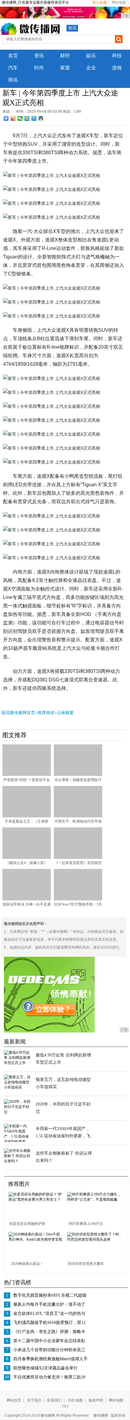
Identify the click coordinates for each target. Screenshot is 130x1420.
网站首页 (14, 1400)
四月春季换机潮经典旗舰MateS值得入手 (50, 1359)
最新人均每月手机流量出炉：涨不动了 (49, 1304)
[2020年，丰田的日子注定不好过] (17, 1112)
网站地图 (119, 2)
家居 (65, 67)
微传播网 (100, 1415)
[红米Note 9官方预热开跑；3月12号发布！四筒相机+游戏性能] (78, 899)
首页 (13, 55)
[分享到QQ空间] (27, 118)
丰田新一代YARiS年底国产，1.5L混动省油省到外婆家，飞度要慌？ (63, 1136)
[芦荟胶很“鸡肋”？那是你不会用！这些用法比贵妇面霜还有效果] (26, 775)
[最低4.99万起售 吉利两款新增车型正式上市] (17, 1063)
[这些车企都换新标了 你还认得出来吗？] (17, 1161)
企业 (91, 67)
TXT (65, 1406)
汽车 (13, 67)
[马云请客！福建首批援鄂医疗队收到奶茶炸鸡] (78, 775)
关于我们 (34, 1400)
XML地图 (75, 1400)
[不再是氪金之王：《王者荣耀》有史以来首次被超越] (26, 816)
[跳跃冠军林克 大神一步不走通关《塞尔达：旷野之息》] (26, 899)
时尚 (39, 67)
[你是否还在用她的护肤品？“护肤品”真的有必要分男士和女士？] (35, 1199)
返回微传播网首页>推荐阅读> (29, 712)
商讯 (13, 79)
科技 (117, 55)
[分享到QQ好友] (41, 118)
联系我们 (54, 1400)
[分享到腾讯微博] (34, 118)
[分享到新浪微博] (13, 118)
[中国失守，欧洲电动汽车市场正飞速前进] (78, 816)
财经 (65, 55)
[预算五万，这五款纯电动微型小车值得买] (17, 1087)
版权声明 (96, 1400)
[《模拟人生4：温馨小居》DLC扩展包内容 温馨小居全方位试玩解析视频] (26, 858)
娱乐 (91, 55)
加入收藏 (99, 2)
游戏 (117, 67)
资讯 (72, 28)
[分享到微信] (20, 118)
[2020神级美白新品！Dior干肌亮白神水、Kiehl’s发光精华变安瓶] (35, 1239)
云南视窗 (65, 712)
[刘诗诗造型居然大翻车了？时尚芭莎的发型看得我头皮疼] (94, 1239)
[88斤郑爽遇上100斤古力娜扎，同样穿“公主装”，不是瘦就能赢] (94, 1199)
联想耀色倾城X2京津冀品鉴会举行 (45, 1368)
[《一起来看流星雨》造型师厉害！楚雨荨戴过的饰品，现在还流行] (78, 858)
